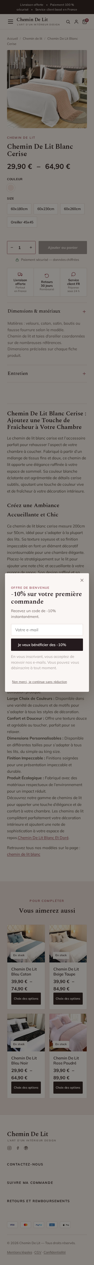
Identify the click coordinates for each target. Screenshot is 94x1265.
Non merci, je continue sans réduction (39, 682)
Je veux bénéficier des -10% (42, 644)
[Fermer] (82, 580)
